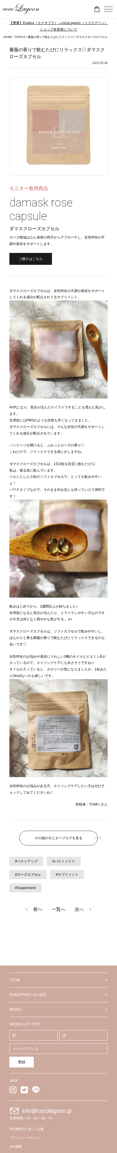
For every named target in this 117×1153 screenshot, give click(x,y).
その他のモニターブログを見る (58, 838)
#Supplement (25, 888)
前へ (37, 909)
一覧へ (58, 909)
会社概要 (15, 1146)
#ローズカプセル (28, 875)
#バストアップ (26, 861)
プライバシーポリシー (25, 1137)
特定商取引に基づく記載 (26, 1129)
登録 (21, 1062)
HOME (7, 37)
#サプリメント (67, 875)
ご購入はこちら (31, 259)
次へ (79, 909)
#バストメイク (64, 861)
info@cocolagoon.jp (47, 1111)
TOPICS (19, 37)
